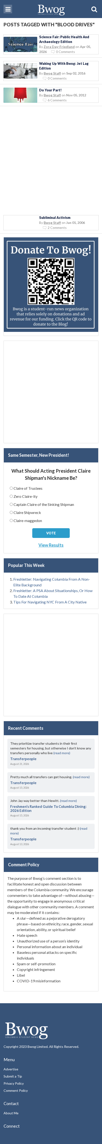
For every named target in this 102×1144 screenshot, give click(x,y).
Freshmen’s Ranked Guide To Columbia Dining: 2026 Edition (48, 808)
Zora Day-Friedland (59, 47)
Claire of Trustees (28, 488)
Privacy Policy (14, 1083)
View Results (51, 545)
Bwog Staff (52, 73)
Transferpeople (23, 759)
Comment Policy (16, 1090)
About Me (11, 1113)
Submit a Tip (13, 1076)
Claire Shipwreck (27, 512)
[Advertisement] (51, 161)
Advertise (11, 1069)
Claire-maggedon (28, 520)
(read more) (61, 753)
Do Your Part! (50, 90)
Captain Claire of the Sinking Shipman (44, 504)
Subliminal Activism (54, 218)
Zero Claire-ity (25, 496)
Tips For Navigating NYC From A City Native (50, 602)
